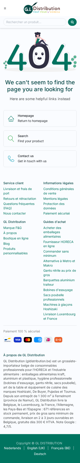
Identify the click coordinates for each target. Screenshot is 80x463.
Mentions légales (55, 198)
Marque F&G (12, 228)
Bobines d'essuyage (58, 290)
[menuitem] (12, 448)
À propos (10, 233)
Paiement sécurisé (56, 213)
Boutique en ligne (15, 238)
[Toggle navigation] (5, 8)
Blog (6, 243)
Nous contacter (14, 213)
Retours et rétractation (19, 198)
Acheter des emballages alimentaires (52, 232)
